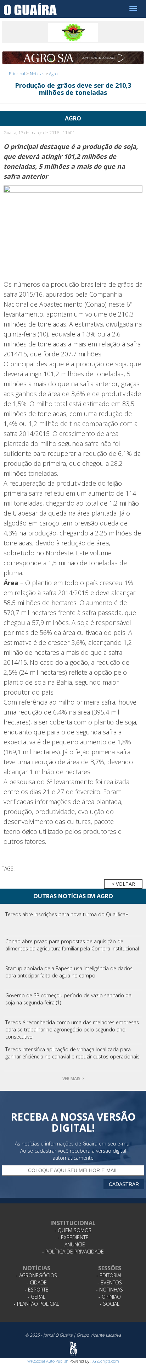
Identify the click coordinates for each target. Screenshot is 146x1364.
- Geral (36, 1296)
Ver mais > (73, 1078)
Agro (53, 74)
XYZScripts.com (105, 1361)
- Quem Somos (73, 1230)
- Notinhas (109, 1289)
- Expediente (73, 1237)
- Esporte (37, 1289)
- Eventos (109, 1282)
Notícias (37, 74)
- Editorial (109, 1275)
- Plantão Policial (36, 1303)
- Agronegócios (36, 1275)
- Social (109, 1303)
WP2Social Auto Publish (47, 1361)
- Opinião (110, 1296)
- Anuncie (73, 1244)
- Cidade (37, 1282)
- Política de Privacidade (73, 1251)
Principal (17, 74)
